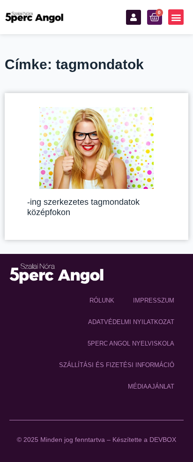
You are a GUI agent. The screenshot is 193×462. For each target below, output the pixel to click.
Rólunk (101, 300)
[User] (133, 17)
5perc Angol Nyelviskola (131, 343)
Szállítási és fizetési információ (116, 364)
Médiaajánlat (151, 386)
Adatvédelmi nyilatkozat (131, 321)
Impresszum (153, 300)
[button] (176, 17)
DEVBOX (162, 439)
